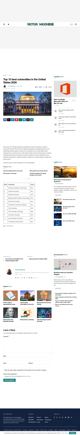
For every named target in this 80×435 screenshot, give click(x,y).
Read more (58, 195)
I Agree (73, 433)
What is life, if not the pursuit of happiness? (62, 180)
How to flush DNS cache (68, 221)
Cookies (37, 430)
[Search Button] (76, 24)
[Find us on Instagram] (59, 417)
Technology (48, 419)
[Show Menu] (4, 24)
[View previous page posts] (26, 179)
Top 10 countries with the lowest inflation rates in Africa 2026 (64, 301)
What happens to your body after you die (67, 124)
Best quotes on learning (9, 173)
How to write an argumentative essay (9, 303)
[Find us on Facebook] (54, 417)
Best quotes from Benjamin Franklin (8, 320)
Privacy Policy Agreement (10, 374)
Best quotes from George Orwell (38, 171)
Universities (10, 226)
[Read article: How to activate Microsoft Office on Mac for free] (65, 89)
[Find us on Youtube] (68, 417)
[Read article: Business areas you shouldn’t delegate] (65, 264)
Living (56, 176)
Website (31, 363)
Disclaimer (31, 430)
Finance (39, 417)
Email (4, 363)
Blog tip (68, 430)
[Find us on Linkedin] (62, 417)
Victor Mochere (11, 86)
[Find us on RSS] (71, 417)
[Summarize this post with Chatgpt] (28, 119)
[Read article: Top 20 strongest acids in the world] (44, 313)
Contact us (74, 430)
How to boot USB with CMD (69, 213)
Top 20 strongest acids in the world (12, 171)
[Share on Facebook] (5, 119)
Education (9, 75)
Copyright (51, 430)
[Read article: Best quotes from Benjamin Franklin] (10, 313)
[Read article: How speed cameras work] (58, 201)
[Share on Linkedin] (12, 119)
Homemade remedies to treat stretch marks (67, 117)
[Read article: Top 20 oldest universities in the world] (27, 295)
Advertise (25, 430)
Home (4, 75)
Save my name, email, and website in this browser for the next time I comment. (26, 370)
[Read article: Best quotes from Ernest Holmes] (44, 295)
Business (57, 268)
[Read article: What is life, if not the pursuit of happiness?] (65, 172)
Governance (40, 419)
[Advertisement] (40, 11)
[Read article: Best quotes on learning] (27, 313)
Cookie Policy (64, 433)
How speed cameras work (69, 199)
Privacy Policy (27, 376)
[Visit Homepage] (40, 24)
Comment (6, 336)
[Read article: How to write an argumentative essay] (10, 295)
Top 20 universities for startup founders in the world (38, 174)
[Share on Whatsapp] (20, 119)
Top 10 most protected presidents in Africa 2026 (67, 131)
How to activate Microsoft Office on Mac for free (61, 101)
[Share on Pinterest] (16, 119)
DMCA (55, 430)
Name (4, 356)
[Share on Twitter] (9, 119)
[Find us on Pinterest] (65, 417)
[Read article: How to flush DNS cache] (58, 223)
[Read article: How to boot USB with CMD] (58, 216)
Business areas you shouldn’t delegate (63, 273)
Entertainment (32, 422)
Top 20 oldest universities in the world (27, 303)
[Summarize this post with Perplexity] (32, 119)
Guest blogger (62, 430)
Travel (46, 422)
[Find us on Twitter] (57, 417)
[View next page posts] (29, 179)
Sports (46, 417)
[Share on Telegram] (24, 119)
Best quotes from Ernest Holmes (44, 303)
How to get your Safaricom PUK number (66, 110)
